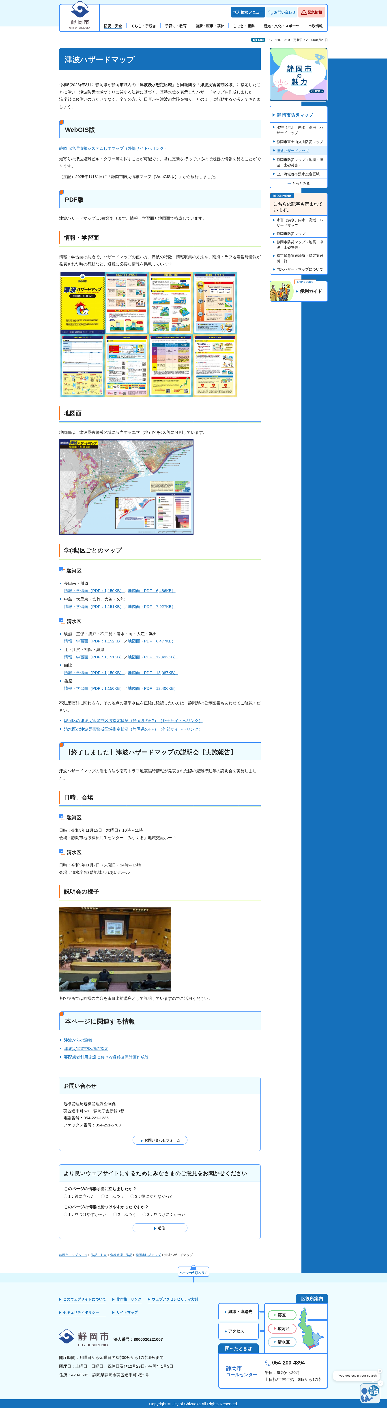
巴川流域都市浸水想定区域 (298, 174)
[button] (248, 12)
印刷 (261, 40)
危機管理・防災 (121, 1255)
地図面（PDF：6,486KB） (152, 590)
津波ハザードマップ (293, 151)
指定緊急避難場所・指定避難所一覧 (300, 258)
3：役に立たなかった (154, 1196)
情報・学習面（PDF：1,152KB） (94, 641)
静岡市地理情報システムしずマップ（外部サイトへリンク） (113, 148)
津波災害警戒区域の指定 (86, 1048)
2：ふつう (115, 1196)
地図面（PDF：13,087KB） (153, 672)
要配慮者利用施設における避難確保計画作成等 (106, 1057)
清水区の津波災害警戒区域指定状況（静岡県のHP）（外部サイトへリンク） (133, 729)
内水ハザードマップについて (300, 269)
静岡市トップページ (73, 1255)
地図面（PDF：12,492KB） (153, 657)
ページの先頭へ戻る (193, 1273)
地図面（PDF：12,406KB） (153, 688)
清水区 (284, 1342)
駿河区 (284, 1328)
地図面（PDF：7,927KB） (152, 606)
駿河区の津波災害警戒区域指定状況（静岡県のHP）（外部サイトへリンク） (133, 720)
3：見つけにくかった (166, 1214)
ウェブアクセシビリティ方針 (175, 1299)
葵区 (282, 1315)
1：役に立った (81, 1196)
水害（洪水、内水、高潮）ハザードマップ (300, 130)
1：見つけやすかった (87, 1214)
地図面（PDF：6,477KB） (152, 641)
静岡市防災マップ (295, 115)
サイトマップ (127, 1312)
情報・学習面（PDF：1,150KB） (94, 590)
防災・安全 (99, 1255)
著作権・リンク (129, 1299)
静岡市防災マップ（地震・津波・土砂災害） (300, 162)
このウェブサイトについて (84, 1299)
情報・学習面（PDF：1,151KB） (94, 606)
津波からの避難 (78, 1040)
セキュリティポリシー (81, 1312)
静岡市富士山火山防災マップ (300, 142)
